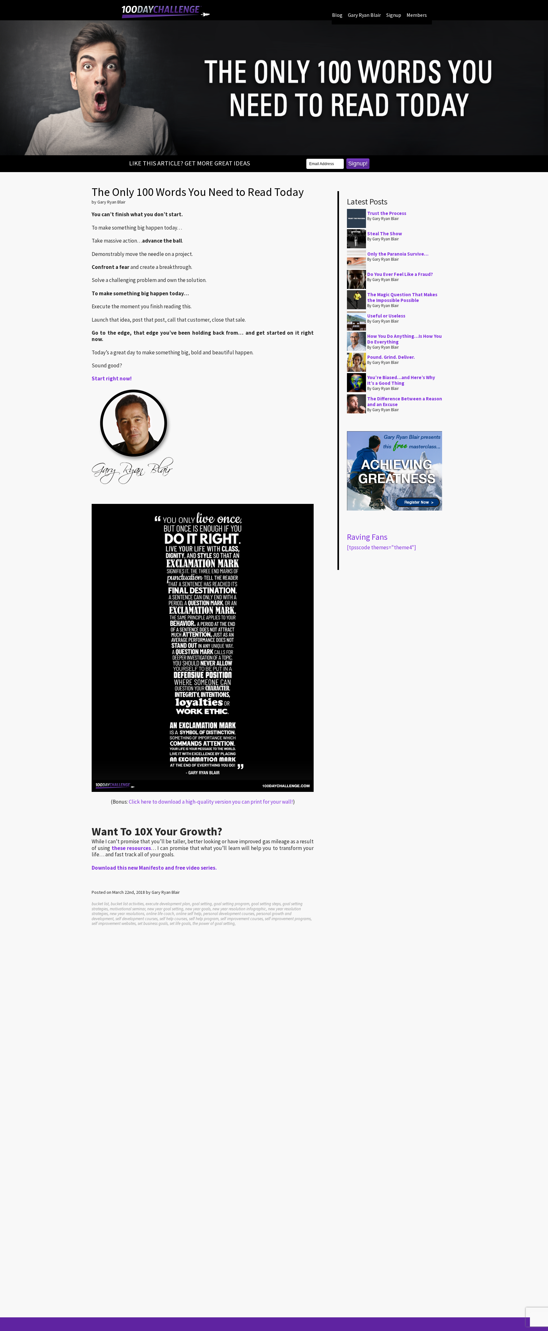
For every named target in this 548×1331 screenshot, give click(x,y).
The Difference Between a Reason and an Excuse (404, 401)
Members (417, 15)
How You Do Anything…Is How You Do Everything (404, 339)
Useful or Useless (386, 316)
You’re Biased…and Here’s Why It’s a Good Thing (401, 380)
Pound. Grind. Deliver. (391, 357)
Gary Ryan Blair (364, 15)
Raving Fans (367, 537)
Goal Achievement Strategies (165, 12)
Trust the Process (386, 213)
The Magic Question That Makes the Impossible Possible (402, 297)
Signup (393, 15)
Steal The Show (384, 234)
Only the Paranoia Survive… (397, 254)
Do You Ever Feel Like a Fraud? (400, 274)
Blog (337, 15)
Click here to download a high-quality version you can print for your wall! (211, 801)
